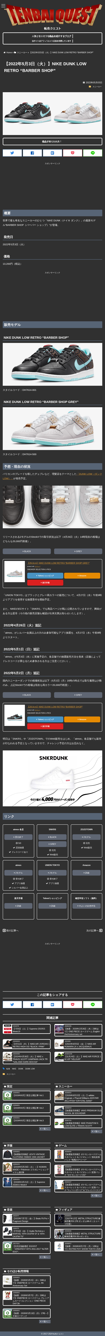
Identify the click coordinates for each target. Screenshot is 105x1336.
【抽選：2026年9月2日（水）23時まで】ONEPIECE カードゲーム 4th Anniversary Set (29, 1283)
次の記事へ (92, 930)
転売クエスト (58, 1334)
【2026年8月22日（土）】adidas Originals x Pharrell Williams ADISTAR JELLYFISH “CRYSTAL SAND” (81, 1098)
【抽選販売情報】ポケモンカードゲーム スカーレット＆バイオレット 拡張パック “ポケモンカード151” (82, 1172)
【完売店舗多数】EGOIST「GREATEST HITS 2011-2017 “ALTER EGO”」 (30, 1249)
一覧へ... (45, 1129)
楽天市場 (45, 583)
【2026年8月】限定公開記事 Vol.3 (28, 1120)
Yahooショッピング (46, 576)
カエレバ (37, 566)
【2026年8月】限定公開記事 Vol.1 (28, 1095)
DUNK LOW (30, 1069)
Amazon (82, 576)
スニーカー (97, 87)
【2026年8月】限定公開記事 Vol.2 (28, 1108)
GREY (79, 551)
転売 (8, 1069)
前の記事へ (12, 930)
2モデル (87, 837)
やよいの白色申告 (87, 906)
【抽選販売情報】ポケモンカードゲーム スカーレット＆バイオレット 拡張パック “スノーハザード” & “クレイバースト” (82, 1187)
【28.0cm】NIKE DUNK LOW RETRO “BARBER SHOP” (55, 707)
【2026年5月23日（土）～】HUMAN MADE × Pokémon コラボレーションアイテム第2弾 (31, 1169)
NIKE (14, 1069)
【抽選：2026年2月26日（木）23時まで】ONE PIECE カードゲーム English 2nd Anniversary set (82, 1031)
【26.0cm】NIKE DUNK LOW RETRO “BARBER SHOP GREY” (58, 563)
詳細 (87, 873)
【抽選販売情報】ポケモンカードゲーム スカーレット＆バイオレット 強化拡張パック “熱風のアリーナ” (82, 1157)
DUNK (20, 1069)
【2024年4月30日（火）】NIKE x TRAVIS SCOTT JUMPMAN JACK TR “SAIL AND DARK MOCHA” (30, 1059)
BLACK (27, 551)
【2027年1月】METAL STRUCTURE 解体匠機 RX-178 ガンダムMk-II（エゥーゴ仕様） (82, 1221)
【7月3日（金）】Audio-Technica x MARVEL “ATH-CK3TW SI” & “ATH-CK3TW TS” (29, 1234)
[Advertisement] (52, 185)
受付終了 (19, 837)
